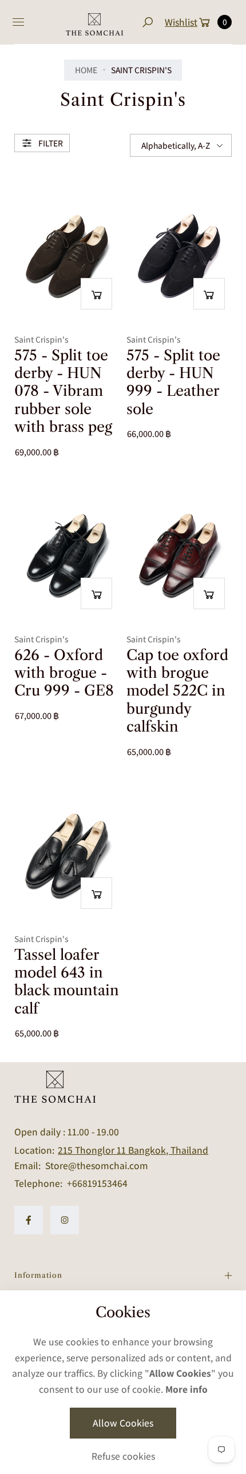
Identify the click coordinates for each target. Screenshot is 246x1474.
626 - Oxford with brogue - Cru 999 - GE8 (64, 673)
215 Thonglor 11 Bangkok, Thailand (133, 1150)
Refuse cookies (123, 1456)
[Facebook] (28, 1220)
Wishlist (181, 22)
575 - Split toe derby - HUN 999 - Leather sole (173, 382)
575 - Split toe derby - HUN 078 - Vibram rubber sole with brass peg (63, 391)
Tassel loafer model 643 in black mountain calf (66, 982)
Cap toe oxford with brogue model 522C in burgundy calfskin (177, 691)
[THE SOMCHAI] (94, 22)
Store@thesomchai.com (95, 1165)
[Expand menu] (18, 22)
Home (86, 70)
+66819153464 (97, 1183)
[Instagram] (64, 1220)
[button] (147, 22)
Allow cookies (123, 1422)
